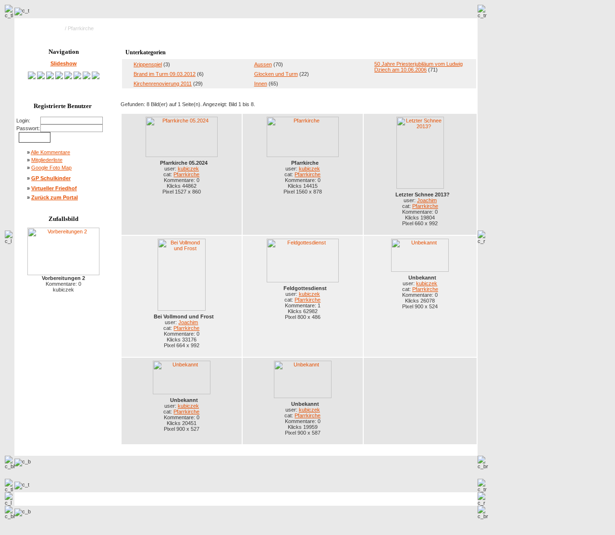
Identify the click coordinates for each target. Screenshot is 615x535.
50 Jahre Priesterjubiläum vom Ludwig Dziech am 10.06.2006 (418, 67)
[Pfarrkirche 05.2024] (32, 77)
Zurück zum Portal (54, 197)
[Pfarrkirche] (41, 77)
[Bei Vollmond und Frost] (59, 77)
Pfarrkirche (186, 174)
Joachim (427, 200)
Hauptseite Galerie (41, 28)
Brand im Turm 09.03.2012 (165, 74)
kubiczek (188, 168)
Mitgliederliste (46, 160)
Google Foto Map (51, 167)
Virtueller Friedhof (54, 188)
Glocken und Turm (276, 74)
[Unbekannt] (77, 77)
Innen (260, 83)
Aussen (263, 64)
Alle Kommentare (50, 152)
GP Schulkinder (51, 178)
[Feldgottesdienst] (68, 77)
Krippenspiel (148, 64)
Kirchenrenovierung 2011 (163, 83)
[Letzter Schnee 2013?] (50, 77)
